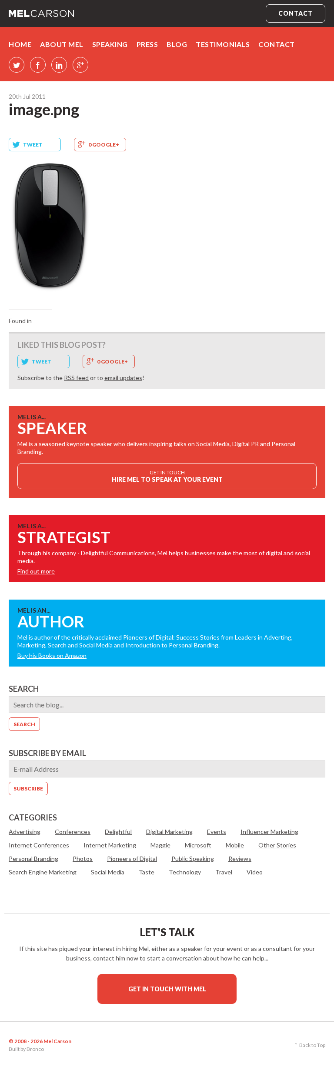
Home (20, 44)
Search (24, 689)
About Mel (62, 44)
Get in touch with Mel (167, 989)
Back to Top (312, 1045)
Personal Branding (33, 858)
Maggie (160, 845)
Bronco (35, 1049)
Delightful (118, 831)
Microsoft (198, 845)
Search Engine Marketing (43, 872)
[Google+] (80, 65)
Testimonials (223, 44)
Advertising (24, 831)
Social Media (107, 872)
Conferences (72, 831)
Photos (83, 858)
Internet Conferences (39, 845)
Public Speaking (192, 858)
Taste (146, 872)
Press (147, 44)
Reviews (239, 858)
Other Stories (277, 845)
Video (255, 872)
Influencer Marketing (269, 831)
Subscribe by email (47, 753)
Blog (177, 44)
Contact (295, 13)
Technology (185, 872)
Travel (223, 872)
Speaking (110, 44)
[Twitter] (16, 65)
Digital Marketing (169, 831)
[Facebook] (38, 65)
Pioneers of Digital (132, 858)
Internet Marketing (110, 845)
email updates (123, 377)
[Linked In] (59, 65)
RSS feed (76, 377)
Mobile (235, 845)
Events (216, 831)
